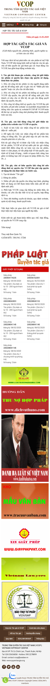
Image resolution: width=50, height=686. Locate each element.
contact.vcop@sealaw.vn (17, 657)
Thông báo (40, 639)
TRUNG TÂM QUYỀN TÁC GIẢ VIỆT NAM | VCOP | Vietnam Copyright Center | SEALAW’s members (26, 680)
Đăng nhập (29, 25)
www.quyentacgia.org (16, 660)
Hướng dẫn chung (33, 633)
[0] (15, 25)
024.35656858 (11, 654)
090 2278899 (31, 654)
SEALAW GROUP (24, 639)
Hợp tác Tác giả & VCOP (15, 31)
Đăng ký (43, 25)
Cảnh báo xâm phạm (37, 628)
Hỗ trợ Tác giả (15, 633)
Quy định (9, 639)
